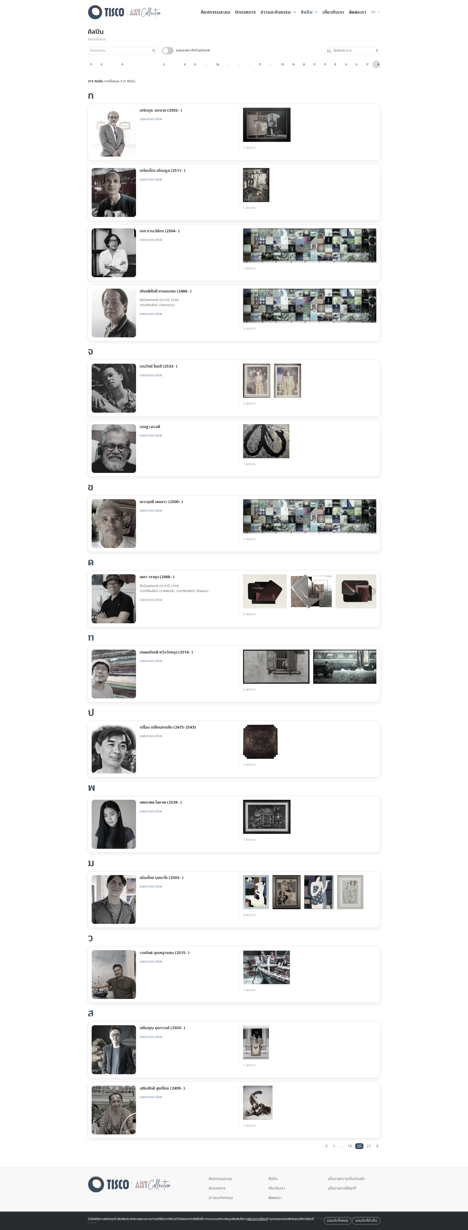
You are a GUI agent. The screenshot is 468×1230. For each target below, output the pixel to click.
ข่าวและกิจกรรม (221, 1198)
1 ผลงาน (249, 147)
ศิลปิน (96, 32)
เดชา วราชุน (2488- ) (157, 577)
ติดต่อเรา (357, 12)
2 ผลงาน (249, 403)
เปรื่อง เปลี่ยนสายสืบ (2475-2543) (168, 727)
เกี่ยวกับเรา (333, 12)
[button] (375, 12)
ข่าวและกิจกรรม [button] (276, 12)
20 (359, 1146)
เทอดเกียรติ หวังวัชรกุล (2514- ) (166, 652)
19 (350, 1146)
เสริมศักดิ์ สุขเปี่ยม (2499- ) (162, 1088)
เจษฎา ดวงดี (150, 427)
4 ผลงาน (249, 915)
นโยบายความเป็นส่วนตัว (346, 1178)
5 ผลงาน (249, 614)
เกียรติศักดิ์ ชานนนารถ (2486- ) (166, 291)
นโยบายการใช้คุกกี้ (342, 1188)
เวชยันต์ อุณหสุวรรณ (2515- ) (165, 953)
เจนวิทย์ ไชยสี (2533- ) (158, 366)
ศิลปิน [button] (306, 12)
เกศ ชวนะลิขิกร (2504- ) (160, 231)
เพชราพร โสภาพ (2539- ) (161, 802)
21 (369, 1146)
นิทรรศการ (245, 12)
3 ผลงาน (249, 328)
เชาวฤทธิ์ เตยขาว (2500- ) (161, 502)
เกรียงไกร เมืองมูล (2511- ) (162, 170)
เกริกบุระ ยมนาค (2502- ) (161, 110)
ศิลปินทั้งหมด (97, 39)
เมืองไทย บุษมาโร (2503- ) (162, 877)
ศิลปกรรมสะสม (215, 12)
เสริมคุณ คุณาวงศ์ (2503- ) (162, 1028)
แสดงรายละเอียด (151, 119)
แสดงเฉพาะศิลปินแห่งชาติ (193, 50)
